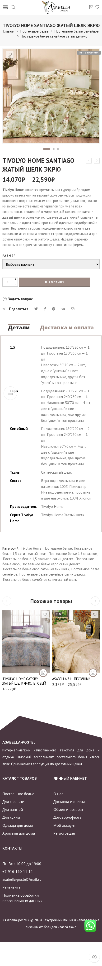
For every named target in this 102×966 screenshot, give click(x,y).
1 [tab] (47, 149)
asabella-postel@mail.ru (22, 879)
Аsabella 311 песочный (71, 679)
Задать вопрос (20, 299)
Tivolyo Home (31, 548)
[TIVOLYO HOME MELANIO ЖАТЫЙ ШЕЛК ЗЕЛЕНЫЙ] (89, 160)
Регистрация (64, 833)
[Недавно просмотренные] (94, 957)
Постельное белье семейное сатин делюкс (54, 36)
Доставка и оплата (67, 327)
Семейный (67, 658)
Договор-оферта (67, 817)
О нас (58, 794)
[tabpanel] (51, 97)
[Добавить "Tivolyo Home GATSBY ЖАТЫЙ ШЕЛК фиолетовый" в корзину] (43, 672)
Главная (8, 31)
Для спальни (13, 801)
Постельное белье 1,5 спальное (73, 553)
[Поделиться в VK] (45, 309)
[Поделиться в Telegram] (53, 309)
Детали (19, 327)
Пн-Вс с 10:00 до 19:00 (21, 863)
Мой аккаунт (64, 825)
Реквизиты (11, 887)
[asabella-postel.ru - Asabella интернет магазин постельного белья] (57, 7)
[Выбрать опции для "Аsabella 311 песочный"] (93, 672)
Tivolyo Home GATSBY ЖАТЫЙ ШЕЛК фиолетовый (24, 681)
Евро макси (66, 651)
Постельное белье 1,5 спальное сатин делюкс (38, 559)
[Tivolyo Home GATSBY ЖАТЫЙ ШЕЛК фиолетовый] (26, 641)
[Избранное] (10, 54)
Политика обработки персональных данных (22, 898)
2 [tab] (54, 149)
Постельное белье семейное (77, 31)
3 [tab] (58, 149)
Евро (67, 643)
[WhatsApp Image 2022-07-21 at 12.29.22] (51, 96)
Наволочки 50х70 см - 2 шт (67, 667)
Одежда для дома (17, 825)
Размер (9, 256)
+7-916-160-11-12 (17, 871)
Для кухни (11, 817)
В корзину (55, 282)
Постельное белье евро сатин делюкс (51, 564)
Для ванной (12, 809)
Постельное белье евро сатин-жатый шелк (36, 569)
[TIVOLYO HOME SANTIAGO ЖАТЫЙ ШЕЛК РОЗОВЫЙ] (97, 160)
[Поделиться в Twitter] (36, 309)
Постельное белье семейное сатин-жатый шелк (40, 579)
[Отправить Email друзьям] (72, 309)
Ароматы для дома (18, 833)
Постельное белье (34, 31)
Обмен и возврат (68, 809)
